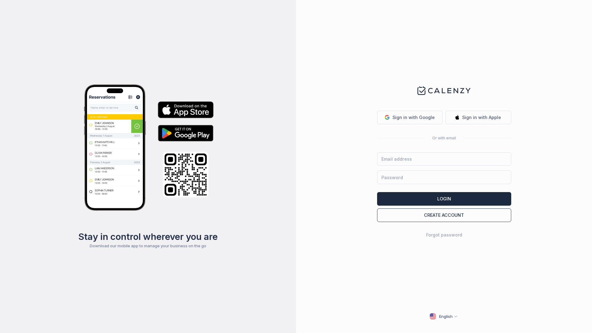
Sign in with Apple (481, 117)
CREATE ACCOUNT (444, 215)
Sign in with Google (414, 117)
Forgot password (444, 234)
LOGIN (444, 198)
